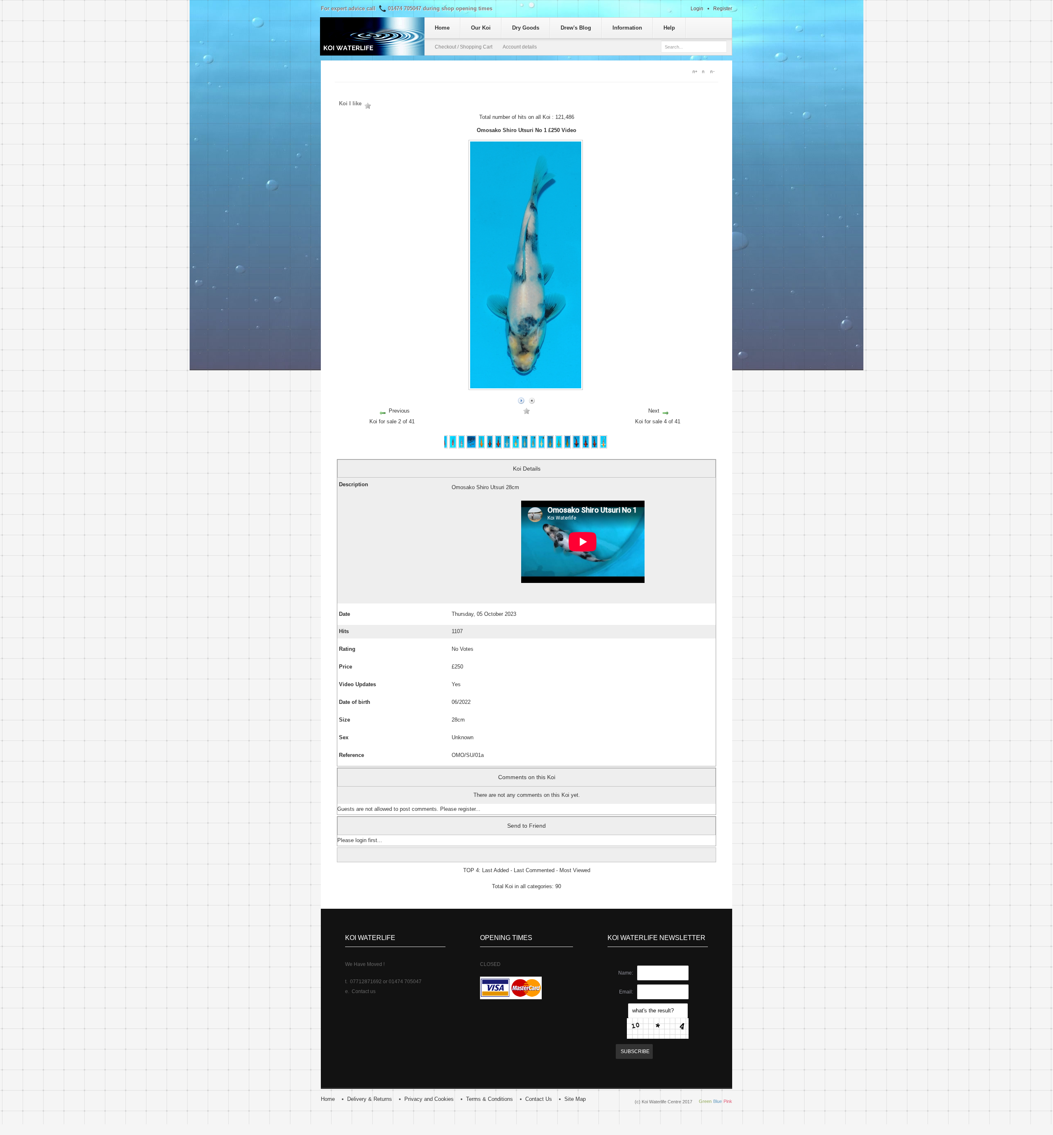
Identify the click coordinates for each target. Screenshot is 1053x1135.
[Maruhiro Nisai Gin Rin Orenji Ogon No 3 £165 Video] (481, 446)
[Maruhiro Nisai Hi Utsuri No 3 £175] (594, 446)
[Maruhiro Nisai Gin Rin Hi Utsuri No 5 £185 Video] (490, 446)
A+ (695, 71)
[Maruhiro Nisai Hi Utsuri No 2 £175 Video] (585, 446)
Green (705, 1101)
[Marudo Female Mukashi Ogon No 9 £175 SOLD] (541, 446)
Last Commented (534, 870)
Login (697, 9)
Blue (717, 1101)
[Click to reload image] (658, 1028)
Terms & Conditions (489, 1099)
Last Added (495, 870)
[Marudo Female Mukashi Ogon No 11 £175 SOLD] (550, 446)
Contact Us (538, 1099)
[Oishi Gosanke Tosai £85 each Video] (471, 446)
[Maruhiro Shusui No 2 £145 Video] (444, 446)
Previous (399, 411)
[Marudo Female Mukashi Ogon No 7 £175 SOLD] (516, 446)
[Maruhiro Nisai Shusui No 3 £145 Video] (452, 446)
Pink (728, 1101)
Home (328, 1099)
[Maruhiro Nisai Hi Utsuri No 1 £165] (576, 446)
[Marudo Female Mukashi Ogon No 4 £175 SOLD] (506, 446)
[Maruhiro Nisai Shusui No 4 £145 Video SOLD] (461, 446)
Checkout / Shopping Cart (463, 47)
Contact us (364, 991)
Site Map (575, 1099)
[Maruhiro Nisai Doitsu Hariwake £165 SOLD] (603, 446)
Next (653, 411)
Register (722, 9)
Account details (520, 47)
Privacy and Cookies (429, 1099)
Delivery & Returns (369, 1099)
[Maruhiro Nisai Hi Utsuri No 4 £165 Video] (498, 446)
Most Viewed (574, 870)
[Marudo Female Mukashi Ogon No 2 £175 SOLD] (525, 446)
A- (714, 71)
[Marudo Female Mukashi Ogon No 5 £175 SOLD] (533, 446)
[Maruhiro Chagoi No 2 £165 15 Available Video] (558, 446)
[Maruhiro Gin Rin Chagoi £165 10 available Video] (567, 446)
